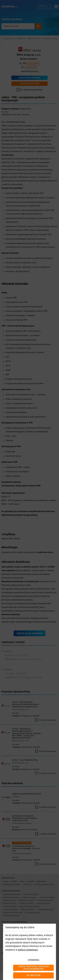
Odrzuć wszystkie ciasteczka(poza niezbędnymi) (33, 967)
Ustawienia (33, 960)
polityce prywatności (28, 950)
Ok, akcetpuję (33, 975)
